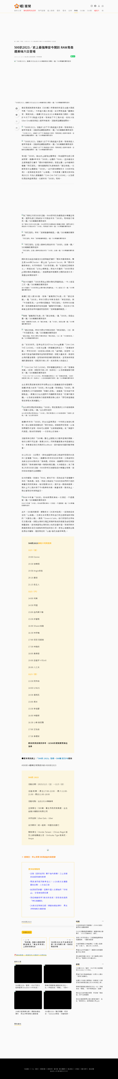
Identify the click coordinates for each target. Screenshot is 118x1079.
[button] (95, 6)
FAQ (33, 1069)
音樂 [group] (70, 10)
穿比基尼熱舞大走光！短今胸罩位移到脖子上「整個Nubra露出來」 (89, 957)
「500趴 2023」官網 (45, 758)
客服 (36, 1069)
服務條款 (50, 1069)
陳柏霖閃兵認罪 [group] (30, 10)
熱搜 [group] (76, 10)
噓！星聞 (16, 41)
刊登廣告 (26, 1069)
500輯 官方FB (62, 758)
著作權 (56, 1069)
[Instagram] (91, 6)
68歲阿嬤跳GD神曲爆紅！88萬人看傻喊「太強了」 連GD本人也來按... (89, 945)
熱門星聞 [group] (41, 10)
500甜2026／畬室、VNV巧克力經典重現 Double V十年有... (89, 969)
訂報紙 (77, 1069)
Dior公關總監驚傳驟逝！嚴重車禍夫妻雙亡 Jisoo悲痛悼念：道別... (89, 932)
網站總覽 (91, 1069)
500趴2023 (33, 543)
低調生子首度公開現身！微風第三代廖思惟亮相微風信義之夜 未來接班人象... (89, 981)
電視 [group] (64, 10)
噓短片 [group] (96, 10)
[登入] (99, 6)
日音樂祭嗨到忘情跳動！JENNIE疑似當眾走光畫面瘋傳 (89, 926)
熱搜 (22, 41)
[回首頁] (25, 6)
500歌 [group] (89, 10)
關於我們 (84, 1069)
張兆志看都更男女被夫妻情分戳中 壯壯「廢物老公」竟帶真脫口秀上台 (89, 1000)
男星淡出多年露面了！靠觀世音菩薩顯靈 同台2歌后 (89, 951)
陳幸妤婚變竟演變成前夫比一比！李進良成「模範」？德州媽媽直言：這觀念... (89, 988)
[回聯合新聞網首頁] (16, 6)
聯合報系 (70, 1069)
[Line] (16, 115)
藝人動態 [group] (50, 10)
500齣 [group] (82, 10)
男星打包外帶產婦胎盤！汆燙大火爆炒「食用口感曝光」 (89, 975)
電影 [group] (58, 10)
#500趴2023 (27, 922)
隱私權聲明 (62, 1069)
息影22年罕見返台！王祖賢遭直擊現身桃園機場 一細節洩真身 (89, 939)
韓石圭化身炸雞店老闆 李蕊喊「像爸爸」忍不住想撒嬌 (89, 994)
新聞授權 (42, 1069)
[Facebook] (16, 108)
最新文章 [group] (17, 10)
